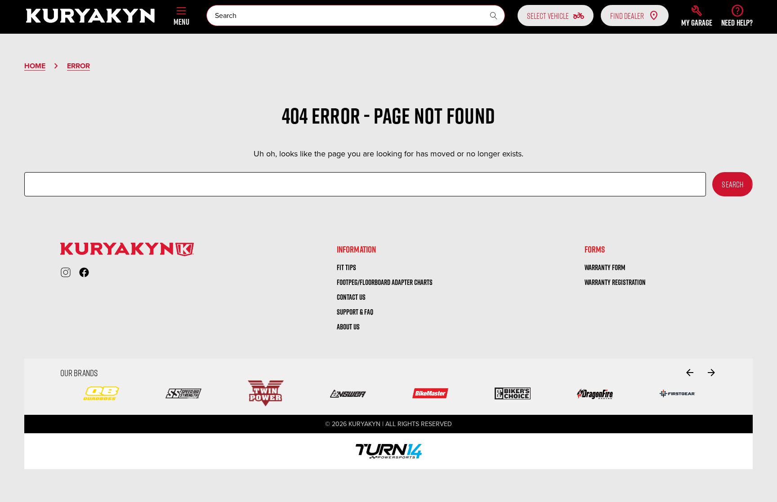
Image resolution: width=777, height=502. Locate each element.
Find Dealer (627, 15)
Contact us (351, 297)
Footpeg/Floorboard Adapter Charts (385, 282)
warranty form (605, 267)
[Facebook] (84, 272)
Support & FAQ (355, 312)
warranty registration (615, 282)
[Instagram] (65, 272)
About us (348, 327)
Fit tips (346, 267)
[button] (696, 15)
